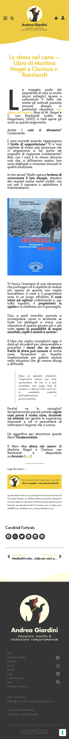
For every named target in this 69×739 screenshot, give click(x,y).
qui (27, 456)
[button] (12, 18)
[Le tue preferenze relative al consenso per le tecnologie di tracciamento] (62, 732)
